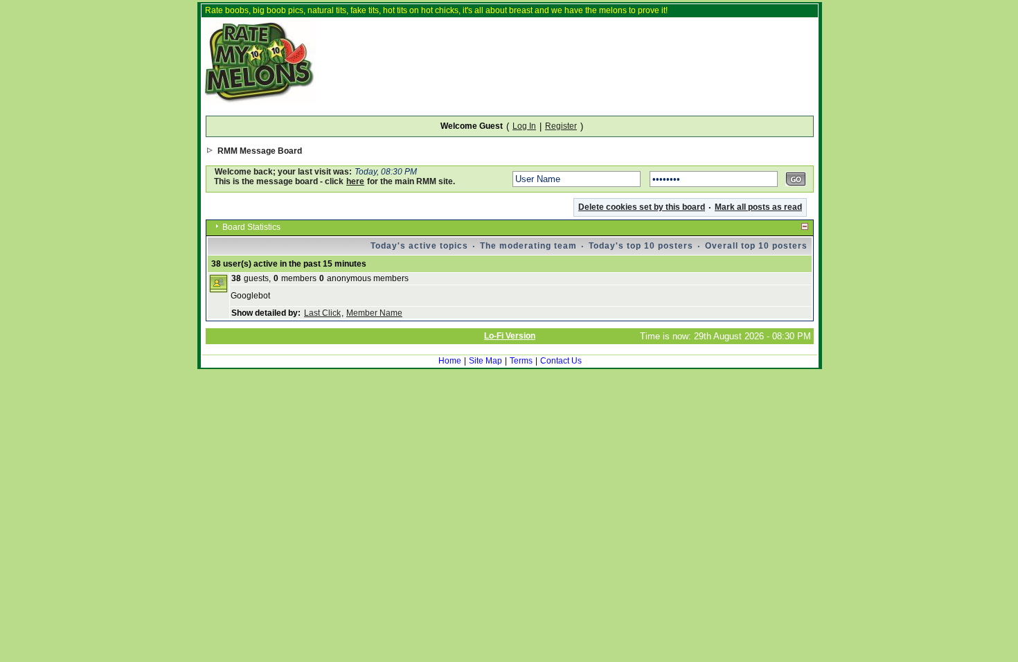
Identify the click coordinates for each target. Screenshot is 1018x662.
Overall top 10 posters (756, 246)
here (355, 181)
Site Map (485, 361)
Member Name (374, 313)
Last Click (322, 313)
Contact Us (561, 361)
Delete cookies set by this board (641, 207)
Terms (521, 361)
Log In (524, 126)
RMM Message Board (259, 151)
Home (449, 361)
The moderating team (528, 246)
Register (561, 126)
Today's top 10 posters (641, 246)
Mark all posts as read (758, 207)
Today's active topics (419, 246)
